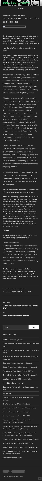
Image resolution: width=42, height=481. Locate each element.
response (11, 206)
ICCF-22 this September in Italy (14, 383)
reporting (26, 36)
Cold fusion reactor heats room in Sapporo (17, 363)
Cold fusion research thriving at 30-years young (19, 408)
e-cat (29, 292)
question (20, 206)
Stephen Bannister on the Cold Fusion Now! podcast (21, 439)
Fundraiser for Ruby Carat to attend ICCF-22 (18, 371)
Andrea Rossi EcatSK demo (12, 458)
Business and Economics (16, 289)
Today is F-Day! (8, 393)
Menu (22, 8)
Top (40, 478)
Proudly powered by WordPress (13, 476)
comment (7, 70)
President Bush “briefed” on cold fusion (16, 412)
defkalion (21, 292)
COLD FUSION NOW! (16, 2)
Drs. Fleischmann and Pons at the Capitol (17, 404)
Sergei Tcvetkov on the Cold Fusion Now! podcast (20, 367)
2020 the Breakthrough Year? (13, 340)
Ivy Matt (21, 15)
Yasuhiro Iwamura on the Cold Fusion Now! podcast (20, 447)
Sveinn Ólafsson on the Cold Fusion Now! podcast (20, 375)
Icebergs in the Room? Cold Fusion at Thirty (18, 443)
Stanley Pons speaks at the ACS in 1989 (16, 416)
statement (24, 235)
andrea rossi (11, 292)
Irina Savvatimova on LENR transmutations (17, 379)
